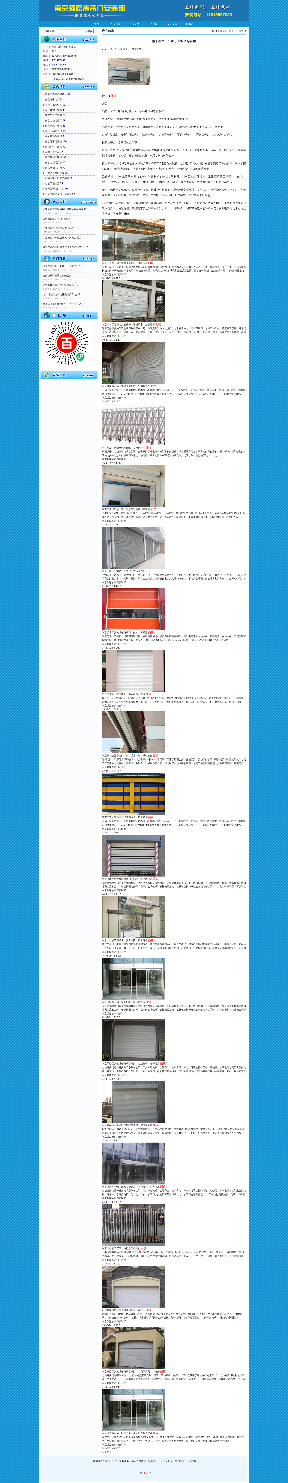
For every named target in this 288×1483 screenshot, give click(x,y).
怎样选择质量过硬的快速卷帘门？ (61, 285)
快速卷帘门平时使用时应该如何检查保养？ (65, 209)
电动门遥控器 (52, 183)
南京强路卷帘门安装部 (114, 274)
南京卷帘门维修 (53, 141)
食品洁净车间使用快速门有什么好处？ (63, 303)
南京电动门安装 (53, 162)
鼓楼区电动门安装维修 (57, 178)
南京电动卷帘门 (53, 131)
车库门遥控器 (52, 152)
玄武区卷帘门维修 (54, 172)
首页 (96, 24)
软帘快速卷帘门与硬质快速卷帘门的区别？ (65, 247)
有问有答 (172, 24)
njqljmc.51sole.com (63, 73)
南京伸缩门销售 (53, 110)
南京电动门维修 (53, 157)
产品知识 (153, 24)
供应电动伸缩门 (53, 136)
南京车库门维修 (53, 146)
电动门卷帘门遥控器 (56, 94)
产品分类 (134, 24)
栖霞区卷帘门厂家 (54, 188)
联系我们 (191, 24)
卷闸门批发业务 (53, 104)
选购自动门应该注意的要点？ (58, 275)
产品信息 (116, 24)
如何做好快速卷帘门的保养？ (58, 218)
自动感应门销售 (53, 125)
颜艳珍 (192, 1461)
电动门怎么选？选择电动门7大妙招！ (62, 294)
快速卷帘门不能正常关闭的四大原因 (62, 237)
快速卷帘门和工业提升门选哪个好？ (62, 266)
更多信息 (107, 1452)
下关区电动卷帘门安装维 (58, 193)
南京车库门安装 (53, 115)
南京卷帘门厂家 (53, 99)
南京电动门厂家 (53, 167)
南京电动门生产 (53, 120)
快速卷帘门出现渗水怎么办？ (58, 228)
